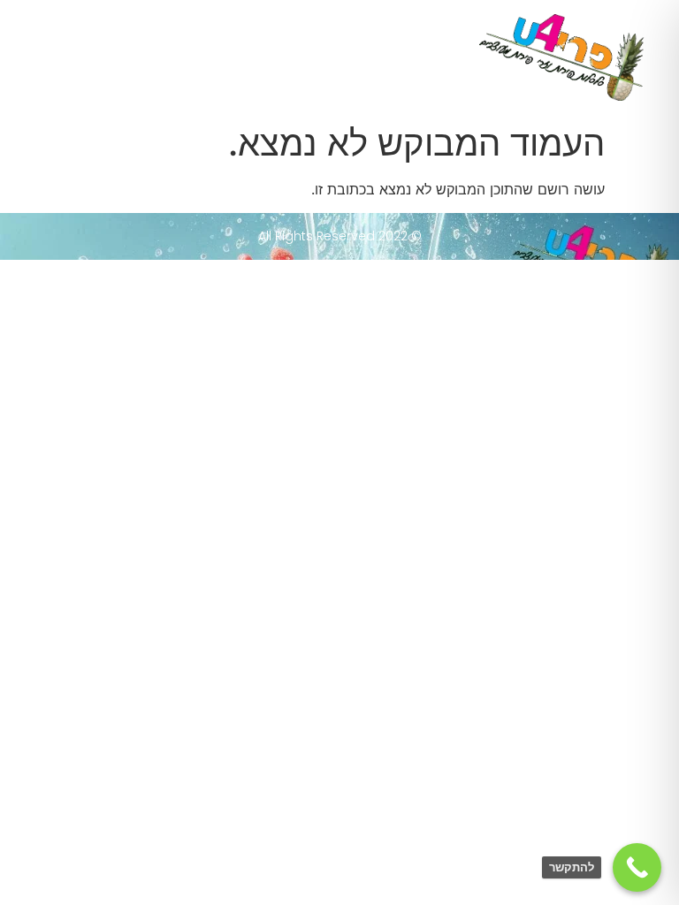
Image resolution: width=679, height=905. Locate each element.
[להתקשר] (637, 867)
